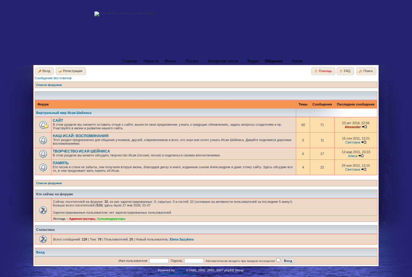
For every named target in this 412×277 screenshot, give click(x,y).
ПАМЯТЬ (61, 163)
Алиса (352, 156)
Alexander (353, 127)
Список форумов (49, 85)
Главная (129, 61)
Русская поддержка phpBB (177, 273)
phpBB (180, 270)
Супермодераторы (111, 218)
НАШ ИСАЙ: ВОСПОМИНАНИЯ (81, 136)
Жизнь (170, 61)
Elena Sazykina (182, 239)
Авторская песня (223, 61)
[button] (44, 71)
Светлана (352, 142)
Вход (40, 252)
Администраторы (82, 218)
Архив (297, 61)
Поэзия (191, 61)
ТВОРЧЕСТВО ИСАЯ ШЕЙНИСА (81, 151)
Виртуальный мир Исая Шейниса (63, 113)
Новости (151, 61)
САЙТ (58, 120)
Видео (253, 61)
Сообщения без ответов (53, 78)
